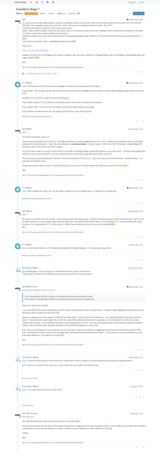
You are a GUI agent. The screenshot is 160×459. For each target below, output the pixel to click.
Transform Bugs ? (48, 290)
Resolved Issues (32, 13)
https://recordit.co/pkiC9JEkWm (35, 50)
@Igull (30, 83)
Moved (20, 13)
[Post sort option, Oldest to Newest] (130, 13)
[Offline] (18, 21)
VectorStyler (21, 2)
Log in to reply (138, 13)
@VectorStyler (33, 287)
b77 (23, 83)
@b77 (30, 129)
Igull (24, 19)
